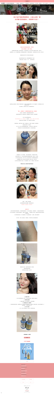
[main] (27, 18)
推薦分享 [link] (46, 3)
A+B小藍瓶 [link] (36, 3)
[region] (27, 1)
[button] (53, 3)
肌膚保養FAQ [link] (22, 3)
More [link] (50, 3)
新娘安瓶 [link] (40, 3)
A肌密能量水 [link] (27, 3)
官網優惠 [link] (17, 3)
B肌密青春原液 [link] (32, 3)
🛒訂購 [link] (43, 3)
